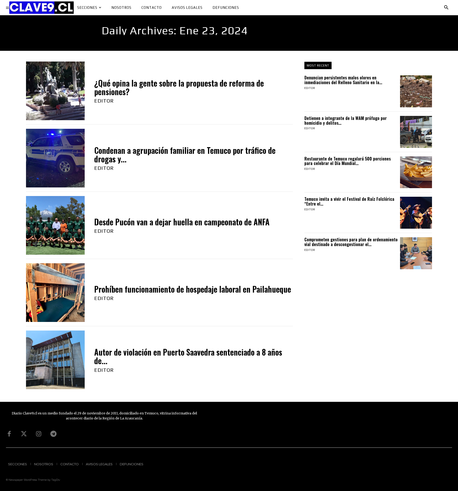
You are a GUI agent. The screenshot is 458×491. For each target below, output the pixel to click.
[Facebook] (9, 434)
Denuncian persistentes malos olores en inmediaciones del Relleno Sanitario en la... (343, 79)
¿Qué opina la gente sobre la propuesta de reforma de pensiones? (179, 87)
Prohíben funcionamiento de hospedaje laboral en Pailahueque (192, 289)
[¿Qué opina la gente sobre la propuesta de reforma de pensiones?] (55, 91)
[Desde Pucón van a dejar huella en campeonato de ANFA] (55, 225)
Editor (104, 101)
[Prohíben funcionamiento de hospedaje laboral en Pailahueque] (55, 292)
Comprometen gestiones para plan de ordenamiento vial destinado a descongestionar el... (351, 241)
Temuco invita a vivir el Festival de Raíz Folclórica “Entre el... (349, 201)
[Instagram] (39, 434)
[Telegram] (53, 434)
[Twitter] (24, 434)
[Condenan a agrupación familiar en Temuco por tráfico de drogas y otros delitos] (55, 158)
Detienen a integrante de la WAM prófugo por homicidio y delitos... (345, 120)
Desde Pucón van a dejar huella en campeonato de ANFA (182, 222)
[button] (446, 7)
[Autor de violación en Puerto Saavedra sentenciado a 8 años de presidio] (55, 360)
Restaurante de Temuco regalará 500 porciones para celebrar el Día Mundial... (347, 160)
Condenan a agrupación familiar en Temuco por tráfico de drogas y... (185, 155)
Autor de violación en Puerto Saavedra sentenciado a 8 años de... (188, 356)
